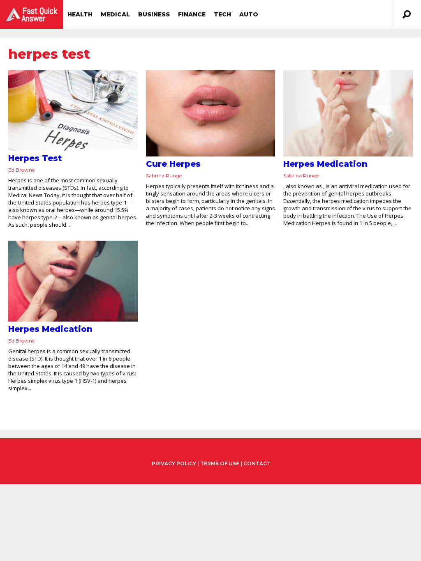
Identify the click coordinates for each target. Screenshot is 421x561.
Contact (257, 463)
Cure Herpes (173, 164)
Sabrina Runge (164, 175)
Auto (248, 14)
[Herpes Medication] (348, 113)
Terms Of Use (219, 463)
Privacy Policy (174, 463)
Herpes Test (35, 158)
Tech (222, 14)
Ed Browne (21, 170)
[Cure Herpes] (210, 113)
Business (154, 14)
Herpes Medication (325, 164)
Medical (115, 14)
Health (80, 14)
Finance (192, 14)
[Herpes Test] (73, 110)
